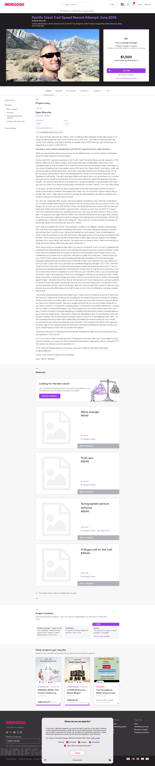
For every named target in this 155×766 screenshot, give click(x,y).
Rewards (8, 105)
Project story (9, 100)
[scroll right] (117, 651)
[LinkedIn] (21, 732)
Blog (112, 729)
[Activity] (133, 4)
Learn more (52, 635)
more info (39, 116)
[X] (11, 732)
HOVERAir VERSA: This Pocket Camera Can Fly (48, 693)
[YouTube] (14, 732)
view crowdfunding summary (126, 78)
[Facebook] (7, 732)
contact (47, 116)
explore (92, 653)
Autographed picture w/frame (14, 117)
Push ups (10, 112)
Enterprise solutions (141, 732)
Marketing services (141, 727)
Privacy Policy (11, 759)
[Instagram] (18, 732)
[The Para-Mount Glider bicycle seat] (106, 669)
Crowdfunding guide (118, 727)
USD (112, 4)
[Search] (64, 4)
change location (88, 11)
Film (38, 124)
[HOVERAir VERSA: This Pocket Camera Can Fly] (48, 669)
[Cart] (127, 4)
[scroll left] (113, 611)
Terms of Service (25, 759)
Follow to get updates (102, 636)
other (66, 124)
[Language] (122, 4)
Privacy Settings (40, 759)
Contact (114, 724)
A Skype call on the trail (15, 121)
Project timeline (10, 128)
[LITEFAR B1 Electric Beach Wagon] (77, 669)
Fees (136, 724)
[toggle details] (61, 704)
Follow (126, 71)
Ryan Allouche (40, 21)
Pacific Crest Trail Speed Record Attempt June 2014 (74, 17)
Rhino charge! (12, 109)
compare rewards (49, 396)
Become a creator (141, 729)
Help (91, 617)
